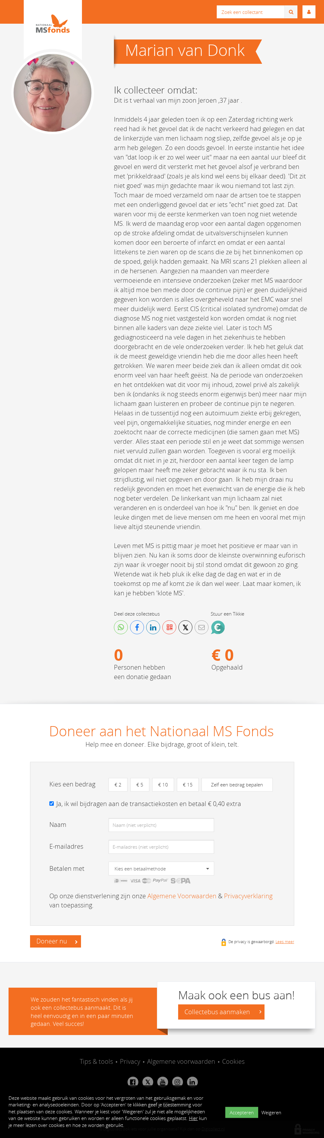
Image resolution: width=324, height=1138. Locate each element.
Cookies (233, 1061)
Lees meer (285, 941)
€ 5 (139, 784)
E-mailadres (66, 846)
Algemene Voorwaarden (181, 896)
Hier (193, 1118)
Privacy (130, 1061)
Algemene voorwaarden (181, 1061)
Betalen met (66, 868)
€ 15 (188, 784)
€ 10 (163, 784)
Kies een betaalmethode (140, 868)
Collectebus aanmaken (218, 1012)
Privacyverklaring (248, 896)
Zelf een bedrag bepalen (237, 784)
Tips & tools (96, 1061)
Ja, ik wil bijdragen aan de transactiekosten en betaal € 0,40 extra (148, 803)
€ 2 (118, 784)
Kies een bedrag (72, 784)
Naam (57, 824)
